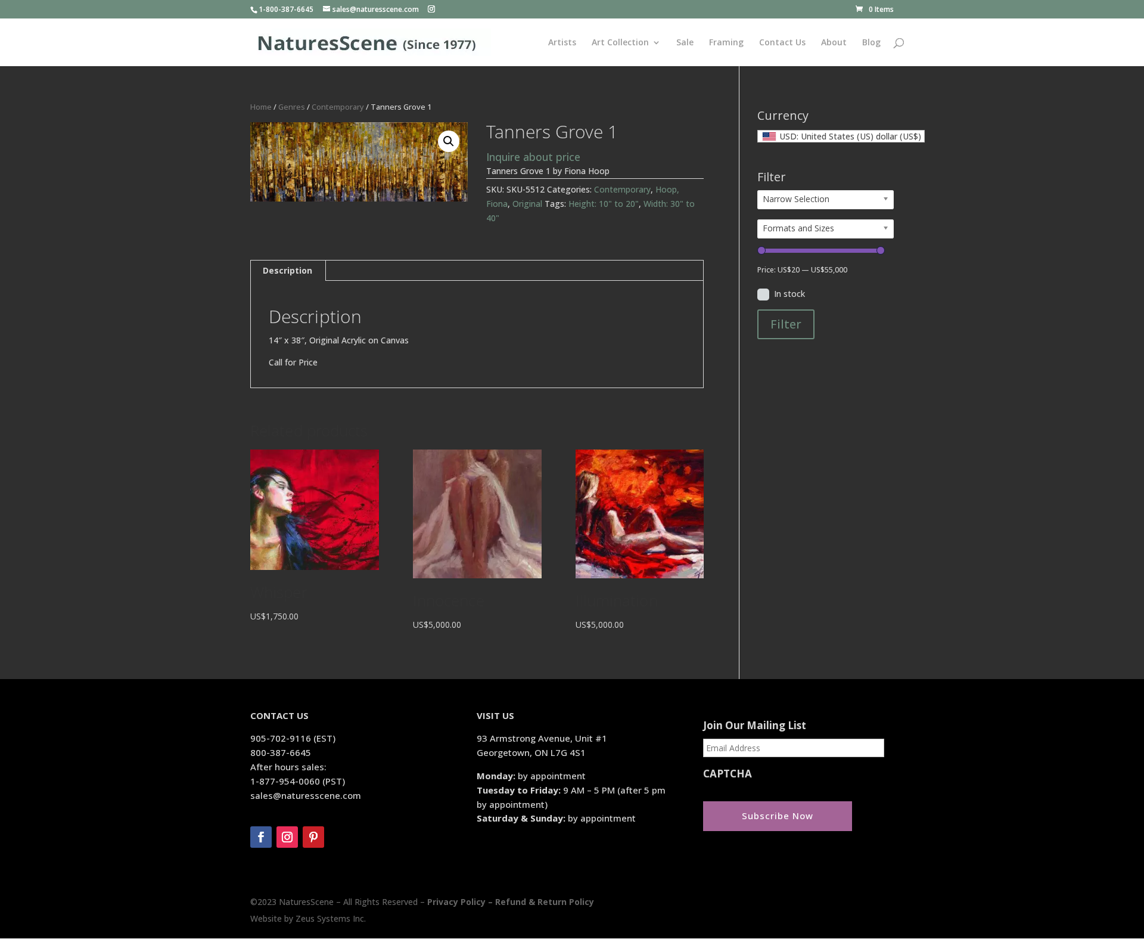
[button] (448, 141)
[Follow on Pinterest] (313, 837)
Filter (785, 324)
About (834, 43)
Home (261, 106)
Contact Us (782, 43)
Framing (726, 43)
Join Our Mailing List (754, 725)
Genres (291, 106)
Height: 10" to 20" (603, 203)
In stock (789, 293)
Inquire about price (533, 157)
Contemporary (338, 106)
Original (527, 203)
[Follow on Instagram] (287, 837)
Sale (685, 43)
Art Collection (620, 43)
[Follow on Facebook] (261, 837)
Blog (871, 43)
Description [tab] (287, 270)
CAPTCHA (727, 773)
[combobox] (841, 136)
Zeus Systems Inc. (331, 918)
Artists (562, 43)
